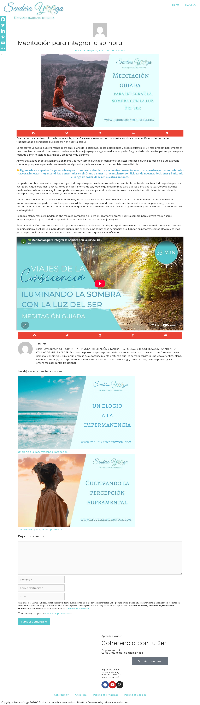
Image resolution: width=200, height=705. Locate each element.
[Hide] (1, 54)
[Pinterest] (3, 37)
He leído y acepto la (46, 613)
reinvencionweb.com (116, 702)
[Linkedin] (3, 31)
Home (175, 4)
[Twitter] (3, 25)
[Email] (3, 43)
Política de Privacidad (105, 694)
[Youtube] (112, 684)
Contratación (61, 694)
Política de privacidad (57, 613)
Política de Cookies (135, 694)
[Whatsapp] (3, 48)
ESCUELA (190, 4)
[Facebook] (3, 19)
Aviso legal (81, 694)
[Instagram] (119, 684)
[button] (33, 133)
